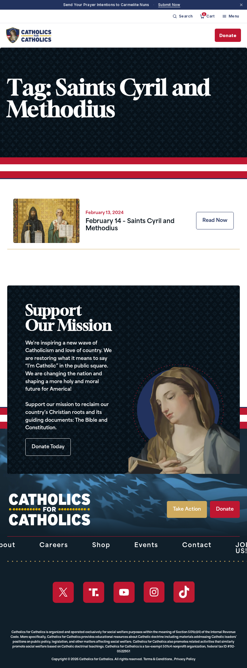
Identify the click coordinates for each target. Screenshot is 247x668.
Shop (101, 546)
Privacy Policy (184, 659)
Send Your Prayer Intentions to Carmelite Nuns (106, 4)
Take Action (187, 509)
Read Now (214, 220)
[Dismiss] (241, 5)
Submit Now (169, 4)
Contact (196, 546)
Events (146, 546)
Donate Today (48, 447)
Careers (53, 546)
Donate (227, 35)
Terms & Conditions (157, 659)
